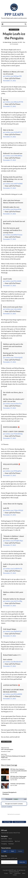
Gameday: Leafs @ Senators (17, 783)
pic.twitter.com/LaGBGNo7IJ (12, 569)
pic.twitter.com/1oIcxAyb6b (12, 309)
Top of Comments (19, 822)
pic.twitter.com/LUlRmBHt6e (12, 156)
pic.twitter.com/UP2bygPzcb (12, 471)
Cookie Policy (17, 873)
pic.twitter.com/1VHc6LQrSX (12, 358)
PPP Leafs (14, 14)
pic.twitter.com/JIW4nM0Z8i (12, 694)
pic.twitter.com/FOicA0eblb (12, 281)
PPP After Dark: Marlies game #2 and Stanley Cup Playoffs (18, 777)
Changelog (4, 843)
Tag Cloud (17, 841)
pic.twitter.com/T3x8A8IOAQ (12, 434)
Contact (15, 874)
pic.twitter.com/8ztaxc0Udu (12, 209)
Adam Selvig (7, 42)
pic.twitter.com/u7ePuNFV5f (12, 132)
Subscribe (22, 862)
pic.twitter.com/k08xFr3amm (12, 235)
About (10, 838)
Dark (12, 851)
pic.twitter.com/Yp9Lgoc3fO (12, 76)
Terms (11, 873)
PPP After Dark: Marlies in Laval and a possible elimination (18, 769)
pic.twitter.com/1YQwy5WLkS (13, 510)
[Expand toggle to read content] (24, 792)
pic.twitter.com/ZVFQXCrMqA (13, 541)
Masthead (11, 843)
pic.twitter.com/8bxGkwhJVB (12, 662)
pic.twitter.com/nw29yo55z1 (12, 404)
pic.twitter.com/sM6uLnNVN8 (13, 102)
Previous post (5, 747)
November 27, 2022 (9, 81)
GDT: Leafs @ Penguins (7, 749)
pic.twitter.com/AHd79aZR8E (13, 184)
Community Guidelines (7, 841)
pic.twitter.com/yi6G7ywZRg (12, 601)
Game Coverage (14, 29)
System (20, 851)
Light (5, 851)
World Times (17, 832)
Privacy (6, 873)
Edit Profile (4, 838)
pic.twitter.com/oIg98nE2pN (12, 631)
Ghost (17, 871)
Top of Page (7, 822)
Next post (4, 754)
